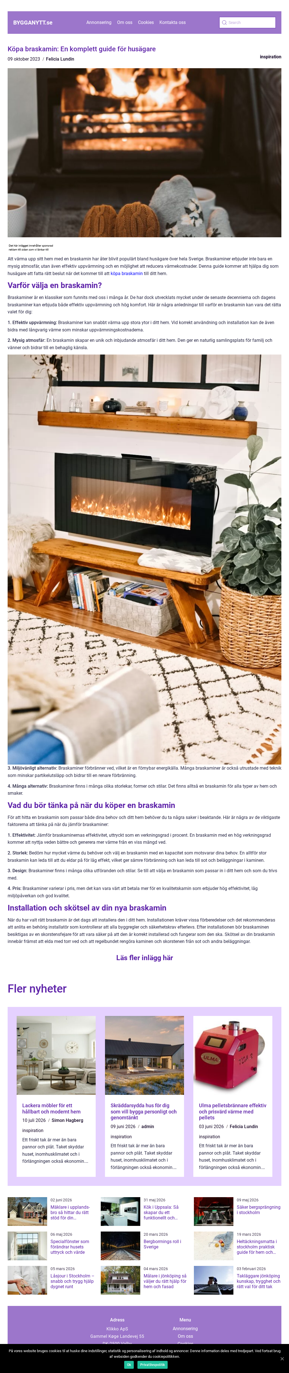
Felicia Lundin (60, 59)
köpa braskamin (127, 273)
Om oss (124, 22)
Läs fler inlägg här (144, 958)
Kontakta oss (172, 22)
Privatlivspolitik (152, 1365)
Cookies (146, 22)
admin (147, 1126)
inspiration (270, 56)
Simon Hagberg (67, 1120)
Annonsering (98, 22)
